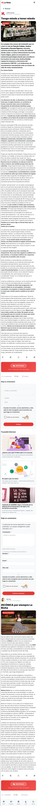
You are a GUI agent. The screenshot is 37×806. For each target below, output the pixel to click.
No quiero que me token (10, 479)
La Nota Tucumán (10, 12)
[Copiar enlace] (34, 357)
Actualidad (6, 23)
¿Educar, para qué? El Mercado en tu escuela (17, 452)
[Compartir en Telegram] (26, 357)
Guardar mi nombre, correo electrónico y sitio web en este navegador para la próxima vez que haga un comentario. (18, 410)
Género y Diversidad (8, 612)
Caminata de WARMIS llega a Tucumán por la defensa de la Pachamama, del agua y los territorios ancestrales (17, 506)
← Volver (6, 9)
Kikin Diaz (8, 599)
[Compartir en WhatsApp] (18, 357)
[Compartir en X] (10, 357)
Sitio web (5, 568)
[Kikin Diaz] (3, 600)
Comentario (6, 532)
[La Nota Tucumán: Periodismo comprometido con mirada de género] (6, 2)
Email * (4, 560)
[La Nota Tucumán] (3, 13)
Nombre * (5, 553)
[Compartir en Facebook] (2, 357)
